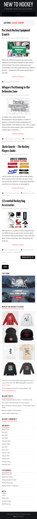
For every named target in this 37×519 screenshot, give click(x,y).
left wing (4, 141)
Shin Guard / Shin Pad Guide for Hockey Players (15, 402)
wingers (22, 141)
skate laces (10, 252)
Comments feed (6, 501)
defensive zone (29, 139)
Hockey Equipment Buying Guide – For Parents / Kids (17, 399)
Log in (3, 495)
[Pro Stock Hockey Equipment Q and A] (18, 49)
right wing (17, 141)
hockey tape (26, 249)
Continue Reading (18, 76)
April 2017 (5, 447)
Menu (18, 14)
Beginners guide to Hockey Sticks (11, 410)
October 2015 (6, 458)
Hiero (14, 516)
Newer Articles (27, 257)
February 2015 (6, 461)
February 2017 (6, 452)
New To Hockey (18, 5)
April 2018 (5, 438)
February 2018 (6, 441)
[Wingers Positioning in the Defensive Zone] (18, 106)
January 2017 (6, 455)
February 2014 (6, 464)
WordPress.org (6, 504)
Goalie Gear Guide (7, 477)
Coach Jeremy (18, 23)
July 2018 (4, 432)
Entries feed (5, 498)
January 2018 (6, 444)
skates (8, 195)
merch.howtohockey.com (9, 390)
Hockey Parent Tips (7, 482)
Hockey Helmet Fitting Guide (10, 413)
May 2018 (5, 435)
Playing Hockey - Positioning (12, 139)
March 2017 (5, 450)
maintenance (27, 193)
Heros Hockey (6, 385)
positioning (10, 141)
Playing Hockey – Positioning (10, 485)
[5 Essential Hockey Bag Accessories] (18, 220)
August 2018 (5, 429)
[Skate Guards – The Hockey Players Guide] (18, 165)
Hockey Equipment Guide (11, 81)
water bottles (17, 252)
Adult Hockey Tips (7, 474)
